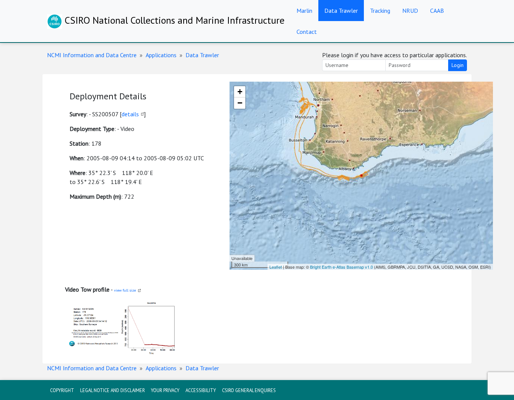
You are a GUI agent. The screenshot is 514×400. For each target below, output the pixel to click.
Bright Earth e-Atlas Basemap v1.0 (341, 267)
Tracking (380, 10)
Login (458, 65)
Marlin (304, 10)
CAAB (437, 10)
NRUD (410, 10)
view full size (125, 290)
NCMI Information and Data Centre (92, 55)
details (130, 114)
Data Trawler (341, 10)
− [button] (239, 103)
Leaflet (275, 267)
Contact (307, 31)
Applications (161, 55)
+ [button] (239, 91)
